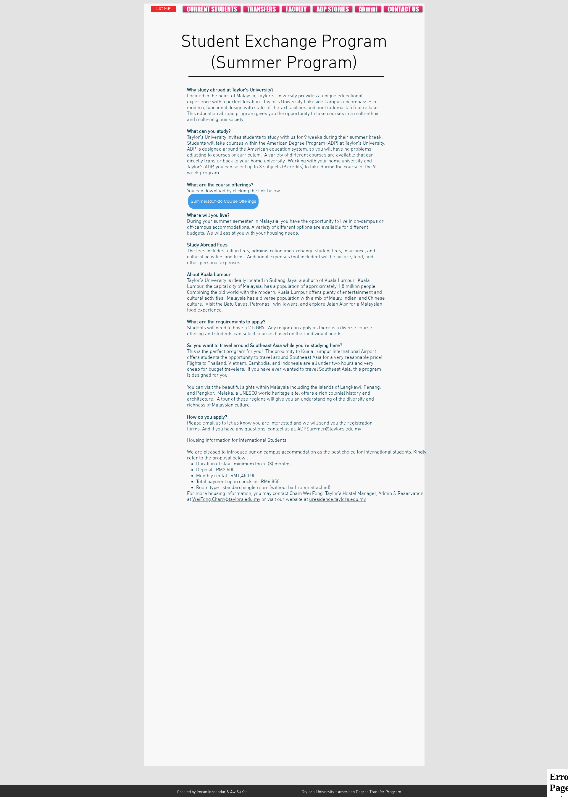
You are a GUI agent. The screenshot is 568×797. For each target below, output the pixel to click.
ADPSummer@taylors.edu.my (329, 429)
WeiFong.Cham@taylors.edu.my (226, 500)
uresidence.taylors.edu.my (337, 500)
